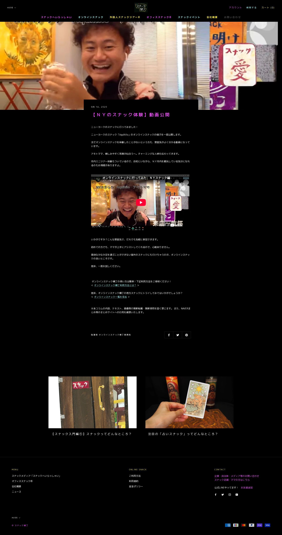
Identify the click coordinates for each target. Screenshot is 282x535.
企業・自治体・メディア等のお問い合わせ (236, 476)
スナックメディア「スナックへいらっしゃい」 (36, 475)
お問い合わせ (232, 17)
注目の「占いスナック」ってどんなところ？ (183, 434)
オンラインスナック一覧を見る (110, 296)
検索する (251, 7)
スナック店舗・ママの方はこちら (232, 479)
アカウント (235, 7)
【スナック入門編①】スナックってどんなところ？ (91, 434)
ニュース (16, 491)
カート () (268, 7)
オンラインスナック (91, 17)
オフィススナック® (159, 17)
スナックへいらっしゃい (56, 17)
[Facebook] (215, 494)
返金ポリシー (136, 486)
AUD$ (10, 7)
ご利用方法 (135, 475)
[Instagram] (230, 494)
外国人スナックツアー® (125, 17)
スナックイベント (189, 17)
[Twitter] (222, 494)
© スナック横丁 (20, 525)
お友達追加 (247, 487)
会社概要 (212, 17)
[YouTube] (237, 494)
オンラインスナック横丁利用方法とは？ (115, 285)
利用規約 (133, 481)
